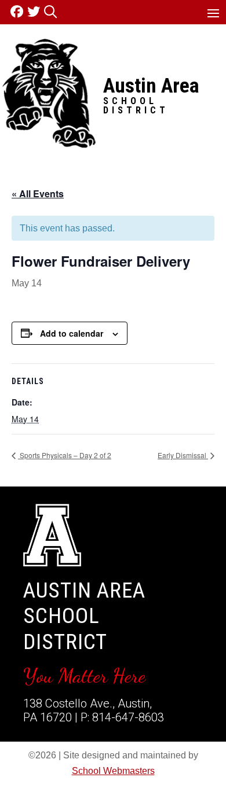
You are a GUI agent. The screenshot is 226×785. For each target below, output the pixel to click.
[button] (213, 12)
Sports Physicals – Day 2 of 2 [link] (64, 455)
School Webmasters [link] (113, 771)
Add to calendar (71, 333)
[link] (18, 12)
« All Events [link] (38, 193)
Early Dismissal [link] (183, 455)
